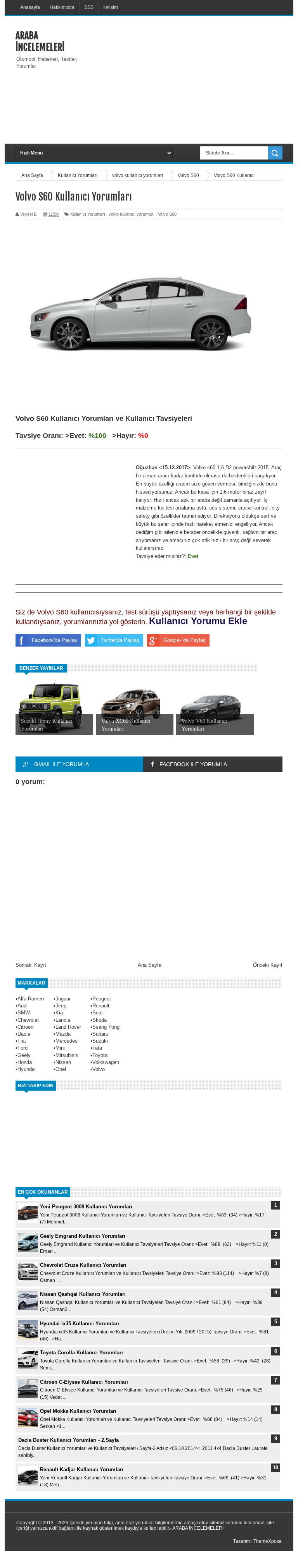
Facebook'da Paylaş (54, 640)
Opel (60, 1069)
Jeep (60, 1006)
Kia (59, 1013)
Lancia (62, 1020)
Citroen (25, 1027)
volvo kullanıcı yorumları (131, 214)
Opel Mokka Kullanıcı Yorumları (78, 1411)
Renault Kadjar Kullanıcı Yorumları (81, 1469)
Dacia (23, 1034)
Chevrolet (28, 1020)
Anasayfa (30, 7)
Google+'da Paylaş (184, 640)
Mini (60, 1048)
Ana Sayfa (149, 965)
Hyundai (26, 1069)
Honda (24, 1062)
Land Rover (68, 1027)
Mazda (63, 1034)
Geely (24, 1055)
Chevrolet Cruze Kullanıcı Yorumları (83, 1265)
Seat (97, 1013)
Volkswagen (105, 1062)
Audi (22, 1006)
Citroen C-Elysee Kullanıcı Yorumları (84, 1382)
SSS (89, 7)
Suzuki (100, 1041)
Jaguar (63, 999)
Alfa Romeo (30, 999)
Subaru (100, 1034)
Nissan (63, 1062)
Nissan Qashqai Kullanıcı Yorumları (83, 1294)
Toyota (99, 1055)
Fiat (21, 1041)
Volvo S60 (167, 214)
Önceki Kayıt (267, 965)
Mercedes (66, 1041)
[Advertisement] (193, 79)
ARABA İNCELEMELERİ (40, 41)
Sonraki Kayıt (31, 965)
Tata (97, 1048)
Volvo (98, 1069)
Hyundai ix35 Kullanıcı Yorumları (79, 1323)
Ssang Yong (106, 1027)
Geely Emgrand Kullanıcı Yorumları (82, 1236)
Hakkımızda (62, 7)
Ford (22, 1048)
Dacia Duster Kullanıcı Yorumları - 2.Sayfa (68, 1440)
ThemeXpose (267, 1541)
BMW (23, 1013)
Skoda (99, 1020)
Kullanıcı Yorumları (87, 214)
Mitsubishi (66, 1055)
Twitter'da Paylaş (120, 640)
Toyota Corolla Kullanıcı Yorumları (81, 1352)
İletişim (110, 7)
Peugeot (101, 999)
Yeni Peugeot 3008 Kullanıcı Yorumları (86, 1207)
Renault (100, 1006)
